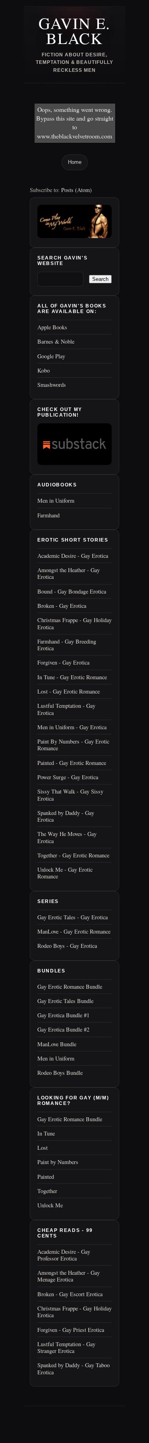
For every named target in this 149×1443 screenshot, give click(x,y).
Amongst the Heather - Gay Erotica (68, 573)
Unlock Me (50, 1205)
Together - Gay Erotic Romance (73, 855)
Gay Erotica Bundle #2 (63, 1029)
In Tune (46, 1133)
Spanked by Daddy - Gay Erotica (65, 816)
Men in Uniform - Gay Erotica (71, 727)
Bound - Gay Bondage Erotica (71, 591)
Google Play (51, 356)
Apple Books (52, 327)
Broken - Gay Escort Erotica (70, 1294)
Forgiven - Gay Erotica (63, 662)
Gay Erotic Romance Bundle (69, 986)
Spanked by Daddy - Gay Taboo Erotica (73, 1368)
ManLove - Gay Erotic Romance (73, 931)
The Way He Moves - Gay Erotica (67, 837)
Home (74, 162)
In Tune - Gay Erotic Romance (72, 677)
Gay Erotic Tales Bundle (65, 1001)
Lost (42, 1147)
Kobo (43, 370)
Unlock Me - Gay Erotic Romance (65, 873)
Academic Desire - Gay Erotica (72, 555)
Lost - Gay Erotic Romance (68, 691)
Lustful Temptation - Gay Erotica (66, 709)
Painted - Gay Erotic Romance (71, 763)
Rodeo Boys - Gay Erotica (67, 945)
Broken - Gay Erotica (61, 605)
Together (47, 1191)
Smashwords (51, 384)
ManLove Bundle (56, 1044)
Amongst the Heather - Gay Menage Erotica (68, 1276)
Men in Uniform (55, 500)
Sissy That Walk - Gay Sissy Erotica (70, 795)
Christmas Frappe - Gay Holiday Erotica (74, 623)
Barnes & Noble (55, 341)
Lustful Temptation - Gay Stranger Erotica (66, 1347)
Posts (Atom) (76, 190)
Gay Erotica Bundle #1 (63, 1015)
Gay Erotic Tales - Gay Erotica (72, 917)
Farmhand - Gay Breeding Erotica (66, 645)
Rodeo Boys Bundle (60, 1072)
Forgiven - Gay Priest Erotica (70, 1329)
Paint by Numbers (57, 1162)
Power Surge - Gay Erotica (67, 777)
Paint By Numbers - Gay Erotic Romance (73, 745)
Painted (45, 1176)
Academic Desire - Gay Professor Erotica (63, 1255)
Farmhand (48, 515)
